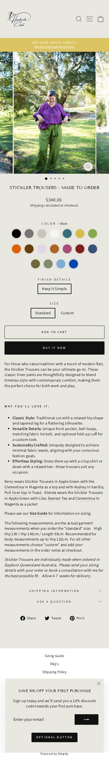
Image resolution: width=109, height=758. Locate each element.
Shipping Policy (54, 671)
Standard (43, 312)
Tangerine (16, 249)
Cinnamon (54, 249)
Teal (67, 233)
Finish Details (54, 279)
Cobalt (73, 264)
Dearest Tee (57, 498)
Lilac (42, 249)
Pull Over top (15, 492)
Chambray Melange (61, 264)
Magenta (67, 249)
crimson (80, 249)
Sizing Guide (54, 655)
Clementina (14, 486)
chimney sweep (29, 233)
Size (54, 303)
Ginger (80, 233)
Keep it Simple (54, 288)
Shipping (36, 205)
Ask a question (54, 601)
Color (54, 223)
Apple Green (92, 233)
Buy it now (54, 348)
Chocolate (29, 249)
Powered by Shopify (54, 754)
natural (42, 233)
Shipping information (54, 591)
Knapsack (35, 264)
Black (16, 233)
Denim (92, 249)
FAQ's (54, 664)
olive (48, 264)
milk (54, 233)
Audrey (80, 486)
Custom (67, 312)
